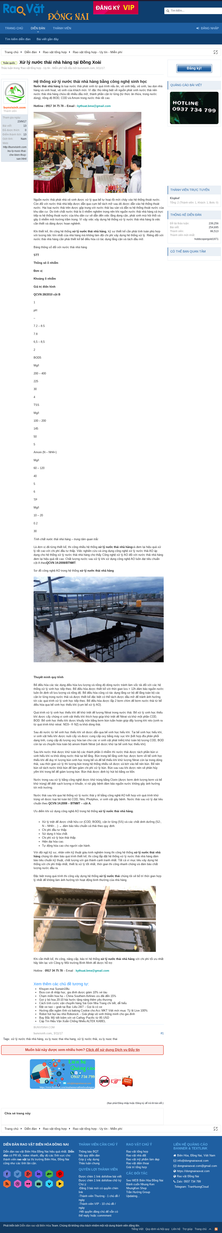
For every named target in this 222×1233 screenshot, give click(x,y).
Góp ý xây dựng (89, 1159)
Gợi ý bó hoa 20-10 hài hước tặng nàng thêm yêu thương (75, 999)
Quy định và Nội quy (157, 1229)
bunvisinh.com (86, 68)
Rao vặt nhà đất (136, 1155)
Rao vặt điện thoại (137, 1163)
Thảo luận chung (89, 1163)
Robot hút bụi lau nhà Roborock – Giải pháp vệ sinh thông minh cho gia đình (87, 1014)
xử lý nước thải (87, 1039)
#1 (162, 1033)
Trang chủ (14, 28)
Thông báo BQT (89, 1151)
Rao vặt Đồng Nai (188, 1176)
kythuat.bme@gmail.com (94, 106)
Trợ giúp (188, 1229)
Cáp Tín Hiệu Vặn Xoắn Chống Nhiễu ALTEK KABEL (72, 1021)
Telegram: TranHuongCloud (192, 1186)
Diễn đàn (38, 28)
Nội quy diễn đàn (89, 1155)
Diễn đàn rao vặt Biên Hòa (35, 1225)
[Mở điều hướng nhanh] (215, 52)
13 (24, 125)
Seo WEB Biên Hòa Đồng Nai (144, 1180)
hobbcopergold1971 (206, 239)
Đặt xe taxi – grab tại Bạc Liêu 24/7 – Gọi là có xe (70, 1006)
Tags (6, 1039)
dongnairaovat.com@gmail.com (197, 1165)
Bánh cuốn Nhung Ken (140, 1184)
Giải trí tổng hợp (136, 1167)
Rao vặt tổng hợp (137, 1151)
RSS (216, 1229)
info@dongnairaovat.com (193, 1160)
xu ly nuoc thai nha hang (60, 1039)
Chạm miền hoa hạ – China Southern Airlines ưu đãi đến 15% (77, 996)
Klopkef (175, 198)
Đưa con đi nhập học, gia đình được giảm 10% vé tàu (73, 992)
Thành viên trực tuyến (189, 190)
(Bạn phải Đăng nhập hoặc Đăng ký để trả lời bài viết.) (135, 1103)
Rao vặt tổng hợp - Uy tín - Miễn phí (41, 68)
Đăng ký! (194, 68)
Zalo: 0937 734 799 (189, 1181)
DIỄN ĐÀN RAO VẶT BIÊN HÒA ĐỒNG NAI (36, 1144)
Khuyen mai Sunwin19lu (54, 988)
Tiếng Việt (137, 1229)
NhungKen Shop (136, 1188)
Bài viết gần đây (48, 39)
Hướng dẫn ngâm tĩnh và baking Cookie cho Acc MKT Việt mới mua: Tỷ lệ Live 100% (93, 1010)
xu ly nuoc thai (108, 1039)
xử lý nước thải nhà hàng (27, 1039)
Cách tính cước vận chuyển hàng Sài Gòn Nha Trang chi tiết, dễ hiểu (83, 1003)
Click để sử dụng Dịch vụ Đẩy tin (113, 1050)
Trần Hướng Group (138, 1192)
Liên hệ (175, 1229)
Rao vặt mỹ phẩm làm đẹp (142, 1159)
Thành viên (62, 28)
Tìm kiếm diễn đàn (18, 39)
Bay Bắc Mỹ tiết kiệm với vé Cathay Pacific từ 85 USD (74, 1017)
